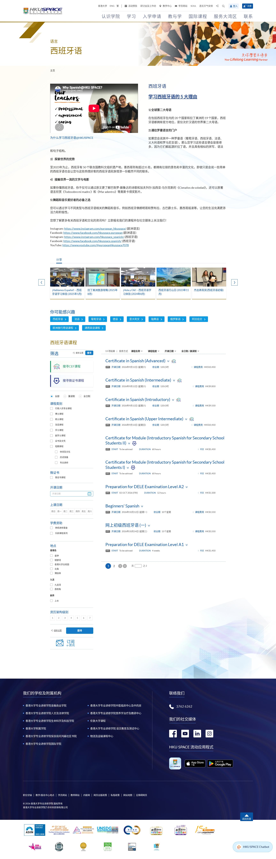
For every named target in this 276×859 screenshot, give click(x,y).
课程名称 (135, 351)
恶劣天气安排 (206, 6)
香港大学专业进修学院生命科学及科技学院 (50, 720)
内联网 (86, 795)
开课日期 (169, 351)
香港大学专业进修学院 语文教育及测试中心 (114, 728)
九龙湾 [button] (58, 585)
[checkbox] (51, 408)
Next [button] (234, 282)
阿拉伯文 (197, 319)
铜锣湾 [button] (58, 560)
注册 (249, 6)
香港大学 (102, 6)
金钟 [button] (57, 555)
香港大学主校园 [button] (62, 564)
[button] (223, 6)
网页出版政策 (100, 795)
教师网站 (75, 795)
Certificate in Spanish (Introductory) (137, 399)
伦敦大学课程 (98, 720)
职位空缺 (27, 795)
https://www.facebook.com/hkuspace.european (93, 232)
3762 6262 (184, 706)
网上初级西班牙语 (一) (125, 525)
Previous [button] (41, 282)
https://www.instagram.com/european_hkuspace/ (95, 228)
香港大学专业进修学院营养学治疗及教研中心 (115, 713)
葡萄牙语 (96, 319)
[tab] (71, 555)
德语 (115, 319)
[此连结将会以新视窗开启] (195, 763)
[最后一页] (125, 566)
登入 (235, 6)
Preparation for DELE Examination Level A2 (144, 486)
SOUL (193, 6)
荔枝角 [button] (58, 589)
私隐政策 (115, 795)
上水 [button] (57, 601)
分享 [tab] (59, 259)
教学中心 (167, 6)
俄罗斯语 (175, 319)
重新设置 (79, 353)
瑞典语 (155, 319)
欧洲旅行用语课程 (63, 327)
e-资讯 (71, 643)
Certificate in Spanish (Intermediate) (138, 380)
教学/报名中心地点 (45, 795)
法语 (77, 319)
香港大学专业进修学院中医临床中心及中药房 (115, 705)
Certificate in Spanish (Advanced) (135, 360)
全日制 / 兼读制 (189, 351)
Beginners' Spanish (122, 506)
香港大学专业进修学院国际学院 (43, 743)
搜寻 (89, 353)
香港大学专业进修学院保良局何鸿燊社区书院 (51, 736)
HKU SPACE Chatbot (256, 846)
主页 (52, 70)
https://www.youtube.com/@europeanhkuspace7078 (95, 245)
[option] (67, 283)
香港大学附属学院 (36, 728)
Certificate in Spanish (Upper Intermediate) (144, 418)
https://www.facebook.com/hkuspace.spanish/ (92, 241)
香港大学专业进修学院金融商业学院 (46, 705)
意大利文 (134, 319)
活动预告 (132, 6)
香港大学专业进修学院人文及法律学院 (47, 713)
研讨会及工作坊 (148, 6)
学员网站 (182, 6)
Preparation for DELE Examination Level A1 (144, 544)
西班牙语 (58, 319)
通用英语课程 (92, 327)
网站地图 (127, 795)
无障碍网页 (141, 795)
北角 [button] (57, 569)
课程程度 (152, 351)
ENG (112, 6)
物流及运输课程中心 (101, 736)
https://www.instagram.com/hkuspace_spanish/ (94, 237)
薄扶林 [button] (58, 573)
